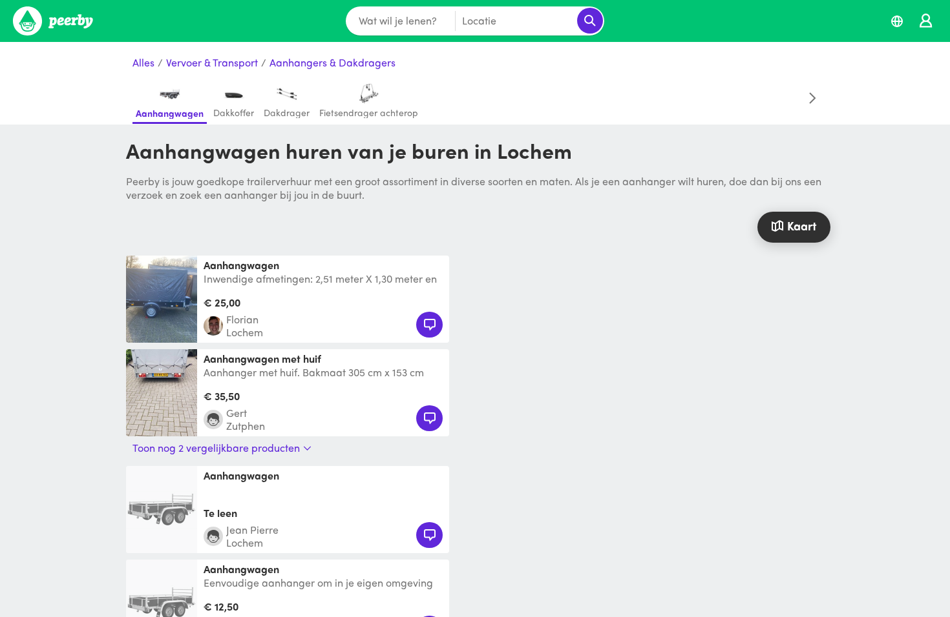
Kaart (801, 225)
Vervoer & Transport (212, 63)
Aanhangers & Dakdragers (332, 63)
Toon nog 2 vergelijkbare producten (216, 448)
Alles (143, 63)
